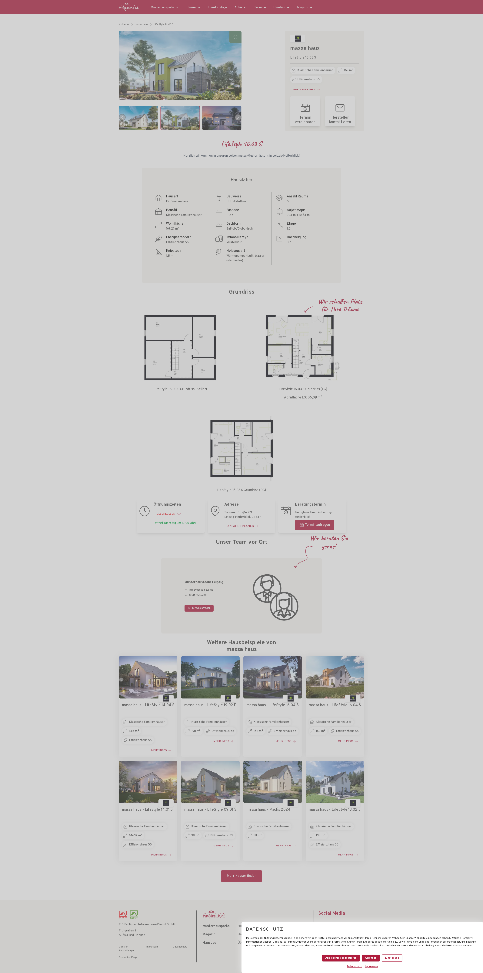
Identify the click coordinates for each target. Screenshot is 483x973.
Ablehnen (371, 958)
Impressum (371, 966)
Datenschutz (354, 966)
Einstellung (392, 958)
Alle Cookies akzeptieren (341, 958)
